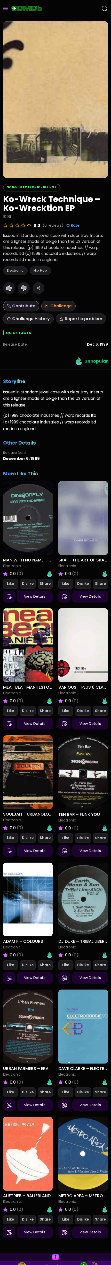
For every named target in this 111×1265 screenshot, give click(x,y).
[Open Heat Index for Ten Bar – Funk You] (105, 828)
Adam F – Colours (23, 941)
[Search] (104, 8)
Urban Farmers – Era (26, 1069)
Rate (75, 225)
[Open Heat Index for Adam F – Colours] (49, 955)
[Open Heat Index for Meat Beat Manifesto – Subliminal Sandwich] (49, 701)
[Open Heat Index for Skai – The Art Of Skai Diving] (105, 574)
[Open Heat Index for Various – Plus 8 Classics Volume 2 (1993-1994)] (105, 701)
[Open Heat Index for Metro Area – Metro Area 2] (105, 1209)
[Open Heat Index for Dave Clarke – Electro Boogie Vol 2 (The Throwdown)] (105, 1082)
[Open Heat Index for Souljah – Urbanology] (49, 828)
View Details (34, 596)
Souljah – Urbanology (29, 814)
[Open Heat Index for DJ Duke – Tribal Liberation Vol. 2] (105, 955)
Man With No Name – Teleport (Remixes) (46, 560)
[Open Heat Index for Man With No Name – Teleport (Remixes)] (49, 574)
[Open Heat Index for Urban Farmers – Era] (49, 1082)
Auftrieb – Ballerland (27, 1196)
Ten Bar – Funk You (79, 814)
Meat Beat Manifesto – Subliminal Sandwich (52, 687)
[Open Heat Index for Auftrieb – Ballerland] (49, 1209)
